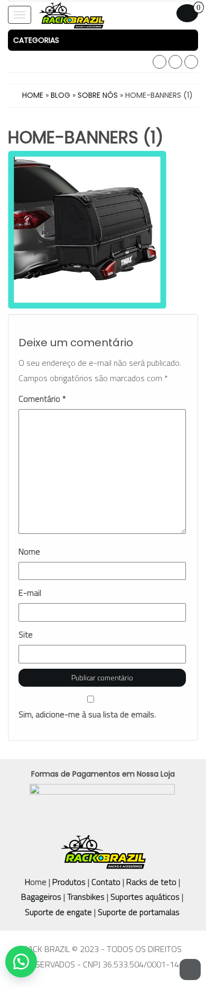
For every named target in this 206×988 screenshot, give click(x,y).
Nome (29, 551)
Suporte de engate (58, 912)
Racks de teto (151, 882)
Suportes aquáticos (145, 896)
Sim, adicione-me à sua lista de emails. (87, 714)
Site (25, 634)
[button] (103, 40)
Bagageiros (41, 896)
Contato (105, 882)
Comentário (42, 399)
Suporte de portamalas (138, 912)
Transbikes (86, 896)
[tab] (103, 40)
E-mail (29, 593)
